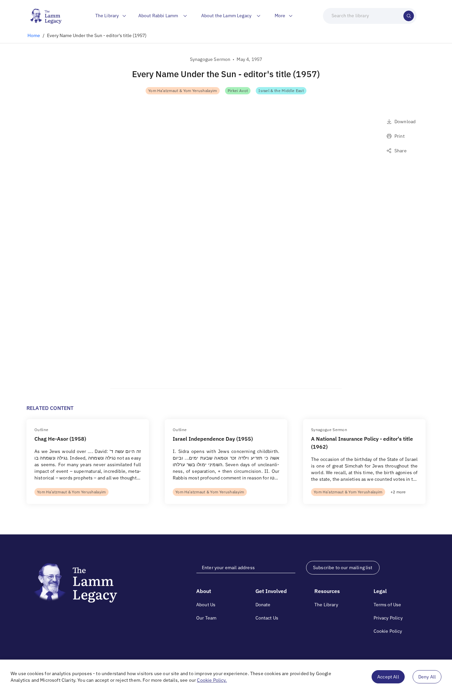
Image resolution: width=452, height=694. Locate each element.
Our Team (206, 618)
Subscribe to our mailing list (343, 567)
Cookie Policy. (212, 680)
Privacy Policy (388, 618)
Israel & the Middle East (281, 90)
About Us (205, 605)
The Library (326, 605)
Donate (263, 605)
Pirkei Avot (238, 90)
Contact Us (267, 618)
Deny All (427, 677)
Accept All (388, 677)
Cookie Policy (388, 631)
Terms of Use (387, 605)
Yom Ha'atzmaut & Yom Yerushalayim (182, 90)
